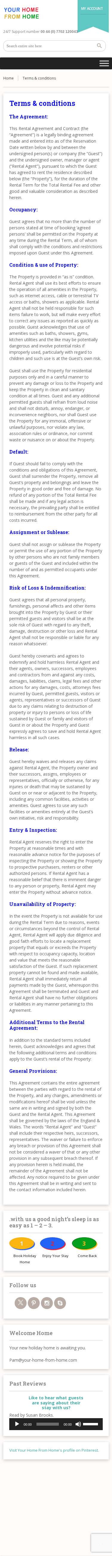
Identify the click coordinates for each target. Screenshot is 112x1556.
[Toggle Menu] (104, 63)
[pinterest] (34, 1303)
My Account (92, 8)
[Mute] (78, 1424)
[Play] (17, 1424)
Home (8, 78)
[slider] (91, 1423)
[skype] (60, 1303)
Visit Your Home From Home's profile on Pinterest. (54, 1450)
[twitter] (21, 1303)
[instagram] (47, 1303)
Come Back (87, 1255)
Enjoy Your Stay (55, 1255)
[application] (56, 1424)
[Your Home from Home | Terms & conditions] (21, 13)
